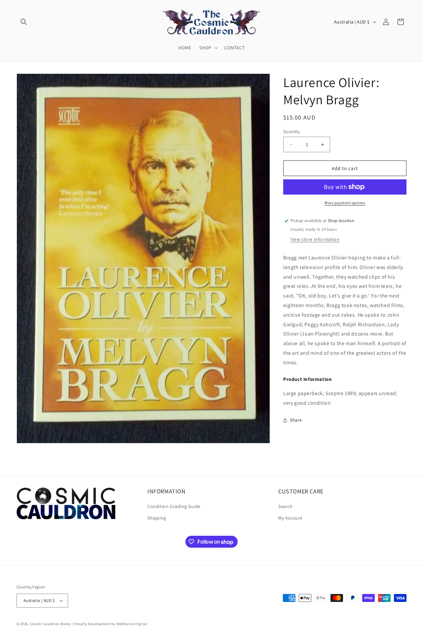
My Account (290, 518)
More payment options (345, 202)
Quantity (291, 131)
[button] (24, 22)
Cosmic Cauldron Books (50, 623)
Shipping (156, 518)
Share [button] (296, 420)
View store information (314, 239)
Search (285, 507)
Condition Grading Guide (174, 507)
